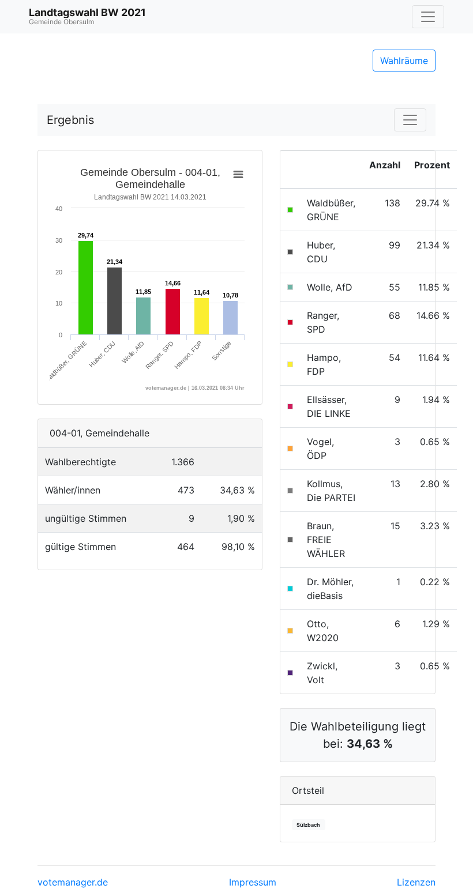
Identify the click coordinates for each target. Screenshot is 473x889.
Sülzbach (308, 825)
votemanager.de (72, 882)
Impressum (252, 882)
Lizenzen (416, 882)
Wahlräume (404, 60)
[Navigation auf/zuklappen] (428, 16)
